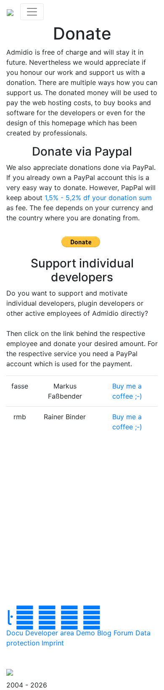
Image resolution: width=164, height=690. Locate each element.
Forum (123, 633)
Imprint (53, 643)
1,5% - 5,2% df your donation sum (98, 197)
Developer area (49, 633)
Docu (14, 633)
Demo (85, 633)
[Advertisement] (82, 526)
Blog (104, 633)
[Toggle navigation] (32, 11)
